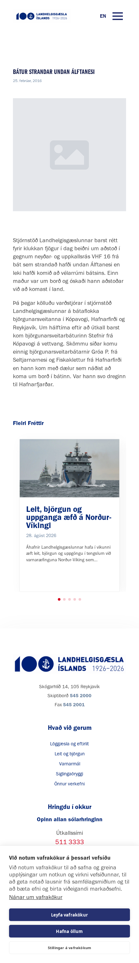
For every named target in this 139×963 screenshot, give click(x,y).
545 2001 (74, 705)
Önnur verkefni (69, 784)
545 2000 (80, 696)
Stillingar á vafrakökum (69, 947)
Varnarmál (69, 764)
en (103, 16)
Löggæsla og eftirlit (69, 744)
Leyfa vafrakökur (69, 915)
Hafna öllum (69, 931)
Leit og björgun (70, 754)
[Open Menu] (117, 16)
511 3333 (69, 842)
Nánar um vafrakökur (35, 897)
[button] (59, 599)
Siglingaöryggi (69, 774)
